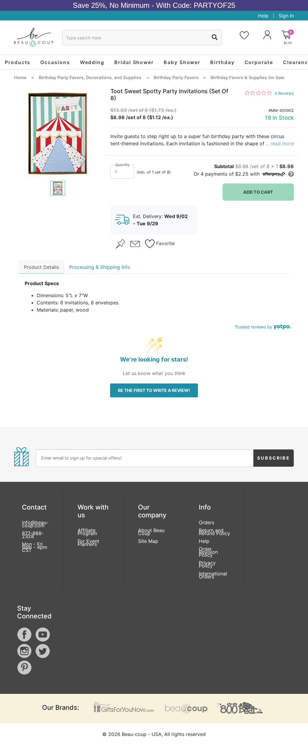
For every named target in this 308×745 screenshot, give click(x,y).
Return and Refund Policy (214, 531)
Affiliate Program (87, 531)
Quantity (122, 164)
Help (263, 16)
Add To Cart (258, 192)
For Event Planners (88, 542)
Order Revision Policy (208, 552)
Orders (206, 522)
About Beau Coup (151, 531)
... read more (279, 143)
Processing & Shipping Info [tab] (99, 267)
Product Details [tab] (41, 267)
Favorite (165, 244)
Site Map (148, 541)
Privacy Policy (207, 564)
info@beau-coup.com (35, 523)
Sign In (286, 16)
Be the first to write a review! (154, 390)
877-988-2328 (33, 534)
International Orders (213, 575)
